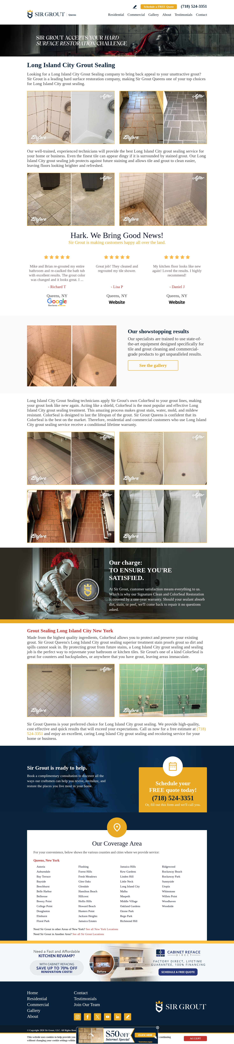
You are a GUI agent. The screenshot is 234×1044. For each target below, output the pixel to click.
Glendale (83, 886)
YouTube (107, 1016)
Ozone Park (127, 911)
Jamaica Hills (128, 866)
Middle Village (129, 901)
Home (32, 992)
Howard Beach (87, 906)
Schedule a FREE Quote (159, 6)
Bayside (41, 881)
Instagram (77, 1016)
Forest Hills (85, 871)
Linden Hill (127, 876)
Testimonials (183, 15)
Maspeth (125, 896)
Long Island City (130, 886)
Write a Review (135, 7)
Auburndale (43, 871)
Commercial (136, 15)
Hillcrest (83, 896)
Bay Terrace (44, 876)
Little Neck (126, 881)
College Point (44, 906)
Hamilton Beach (87, 891)
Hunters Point (86, 911)
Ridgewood (168, 866)
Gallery (153, 15)
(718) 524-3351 (194, 6)
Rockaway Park (171, 876)
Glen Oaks (84, 881)
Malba (124, 891)
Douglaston (43, 911)
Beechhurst (43, 886)
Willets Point (169, 896)
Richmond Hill (128, 921)
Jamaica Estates (87, 921)
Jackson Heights (87, 916)
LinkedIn (117, 1016)
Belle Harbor (44, 891)
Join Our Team (87, 1004)
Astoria (41, 866)
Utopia (166, 886)
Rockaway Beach (172, 871)
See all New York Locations (102, 929)
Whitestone (168, 891)
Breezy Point (44, 901)
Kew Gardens (128, 871)
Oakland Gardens (130, 906)
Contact (201, 15)
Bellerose (42, 896)
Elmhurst (42, 916)
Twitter (97, 1016)
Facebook (87, 1016)
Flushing (83, 866)
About (166, 15)
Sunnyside (168, 881)
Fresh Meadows (87, 876)
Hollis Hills (85, 901)
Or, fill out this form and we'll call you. (173, 805)
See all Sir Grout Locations (88, 934)
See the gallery (153, 365)
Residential (116, 15)
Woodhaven (169, 901)
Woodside (168, 906)
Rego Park (126, 916)
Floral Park (43, 921)
